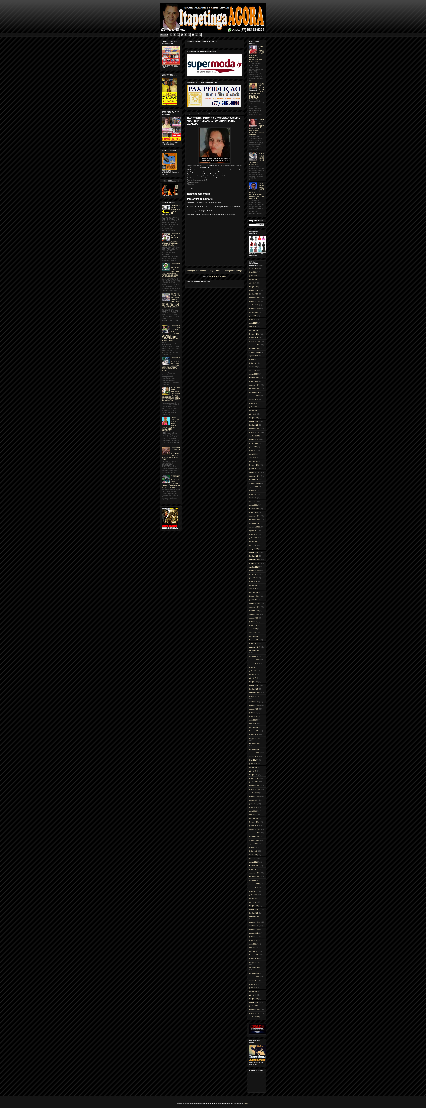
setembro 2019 (254, 570)
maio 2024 (253, 367)
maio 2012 (253, 898)
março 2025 (253, 330)
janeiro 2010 (253, 1006)
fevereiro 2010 (254, 1002)
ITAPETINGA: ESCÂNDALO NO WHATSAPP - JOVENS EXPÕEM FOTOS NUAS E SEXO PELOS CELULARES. (171, 270)
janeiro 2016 (253, 734)
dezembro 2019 (254, 560)
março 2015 (253, 775)
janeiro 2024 (253, 381)
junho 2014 (253, 807)
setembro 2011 (254, 929)
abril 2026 (252, 283)
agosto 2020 (253, 530)
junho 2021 (253, 494)
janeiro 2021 (253, 512)
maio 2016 (253, 720)
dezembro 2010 (254, 962)
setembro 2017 (254, 660)
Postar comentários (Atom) (217, 276)
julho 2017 (253, 667)
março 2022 (253, 461)
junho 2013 (253, 851)
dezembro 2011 (254, 917)
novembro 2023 (254, 388)
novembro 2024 (254, 345)
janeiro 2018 (253, 643)
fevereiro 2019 (254, 596)
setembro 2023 (254, 396)
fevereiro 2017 (254, 685)
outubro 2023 (254, 392)
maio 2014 (253, 811)
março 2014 (253, 818)
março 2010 (253, 999)
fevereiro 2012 (254, 909)
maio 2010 (253, 991)
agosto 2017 (253, 663)
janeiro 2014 (253, 826)
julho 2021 (253, 490)
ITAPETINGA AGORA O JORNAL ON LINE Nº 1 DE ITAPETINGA (171, 210)
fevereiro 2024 (254, 378)
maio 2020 (253, 541)
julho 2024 (253, 359)
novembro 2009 (254, 1013)
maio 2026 (253, 279)
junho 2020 (253, 538)
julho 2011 (252, 937)
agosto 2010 (253, 980)
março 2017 (253, 682)
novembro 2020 (254, 519)
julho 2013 (253, 847)
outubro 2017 (254, 656)
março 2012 (253, 906)
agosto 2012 (253, 887)
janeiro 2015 (253, 782)
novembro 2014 (254, 789)
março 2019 (253, 592)
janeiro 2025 (253, 337)
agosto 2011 (253, 933)
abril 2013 (252, 858)
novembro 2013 (254, 833)
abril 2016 (252, 723)
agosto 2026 (253, 268)
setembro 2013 (254, 840)
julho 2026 (253, 272)
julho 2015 (253, 760)
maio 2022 (253, 454)
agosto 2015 (253, 756)
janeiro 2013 (253, 869)
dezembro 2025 (254, 297)
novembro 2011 (254, 922)
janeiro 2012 (253, 913)
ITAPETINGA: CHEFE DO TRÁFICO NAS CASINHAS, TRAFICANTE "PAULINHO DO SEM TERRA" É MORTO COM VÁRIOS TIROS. (171, 333)
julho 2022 (253, 447)
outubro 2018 (254, 610)
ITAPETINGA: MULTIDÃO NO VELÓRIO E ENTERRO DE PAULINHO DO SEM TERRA (171, 453)
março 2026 (253, 286)
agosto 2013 (253, 844)
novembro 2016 (254, 696)
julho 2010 (253, 984)
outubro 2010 (254, 973)
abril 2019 (252, 589)
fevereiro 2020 (254, 552)
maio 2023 (253, 410)
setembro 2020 (254, 527)
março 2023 (253, 418)
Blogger (246, 1103)
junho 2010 (253, 988)
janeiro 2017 (253, 689)
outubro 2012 (254, 880)
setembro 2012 (254, 884)
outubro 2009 (254, 1017)
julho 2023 (253, 403)
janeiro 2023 (253, 425)
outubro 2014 (254, 793)
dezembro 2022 (254, 428)
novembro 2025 (254, 301)
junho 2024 (253, 363)
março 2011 (253, 951)
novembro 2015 (254, 743)
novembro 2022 (254, 432)
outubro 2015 (254, 749)
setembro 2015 (254, 753)
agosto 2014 (253, 800)
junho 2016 (253, 716)
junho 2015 (253, 764)
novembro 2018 (254, 607)
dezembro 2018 (254, 603)
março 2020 (253, 549)
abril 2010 (252, 995)
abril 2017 (252, 678)
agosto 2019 (253, 574)
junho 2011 (253, 940)
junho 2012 (253, 895)
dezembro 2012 (254, 873)
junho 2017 (253, 671)
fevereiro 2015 (254, 778)
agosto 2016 (253, 709)
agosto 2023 (253, 399)
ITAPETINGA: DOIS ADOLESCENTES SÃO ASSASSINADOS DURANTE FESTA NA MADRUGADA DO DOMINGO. (171, 364)
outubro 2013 (254, 836)
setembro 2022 (254, 439)
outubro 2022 (254, 436)
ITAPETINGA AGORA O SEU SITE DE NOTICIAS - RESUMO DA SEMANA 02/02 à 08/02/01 (171, 239)
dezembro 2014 (254, 785)
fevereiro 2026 (254, 290)
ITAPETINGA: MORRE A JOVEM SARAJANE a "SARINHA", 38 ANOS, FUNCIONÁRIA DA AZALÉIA (213, 121)
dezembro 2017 (254, 647)
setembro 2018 (254, 614)
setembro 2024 (254, 352)
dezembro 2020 (254, 516)
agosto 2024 (253, 356)
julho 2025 (253, 316)
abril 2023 (252, 414)
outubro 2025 (254, 305)
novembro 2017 (254, 651)
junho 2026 (253, 276)
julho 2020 (253, 534)
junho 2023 (253, 407)
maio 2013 (253, 855)
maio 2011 (253, 944)
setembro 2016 (254, 705)
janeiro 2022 (253, 469)
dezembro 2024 (254, 341)
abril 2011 (252, 947)
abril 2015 (252, 771)
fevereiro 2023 (254, 421)
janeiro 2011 (253, 958)
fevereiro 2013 (254, 866)
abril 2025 (252, 327)
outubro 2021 (254, 479)
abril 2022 (252, 458)
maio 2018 (253, 629)
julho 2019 (253, 578)
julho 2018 (253, 621)
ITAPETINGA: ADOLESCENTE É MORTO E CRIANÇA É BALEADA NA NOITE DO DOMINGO (171, 481)
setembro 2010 (254, 977)
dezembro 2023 (254, 385)
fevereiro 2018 (254, 640)
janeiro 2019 (253, 600)
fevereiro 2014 (254, 822)
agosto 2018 (253, 618)
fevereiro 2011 (254, 955)
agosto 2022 (253, 443)
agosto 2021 (253, 487)
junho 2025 (253, 319)
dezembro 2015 (254, 738)
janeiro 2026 (253, 294)
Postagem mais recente (196, 271)
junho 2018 (253, 625)
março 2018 (253, 636)
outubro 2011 (254, 926)
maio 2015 (253, 767)
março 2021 (253, 505)
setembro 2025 (254, 308)
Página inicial (215, 271)
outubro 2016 (254, 702)
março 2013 (253, 862)
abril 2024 (252, 370)
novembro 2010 (254, 968)
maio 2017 (253, 674)
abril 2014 (252, 815)
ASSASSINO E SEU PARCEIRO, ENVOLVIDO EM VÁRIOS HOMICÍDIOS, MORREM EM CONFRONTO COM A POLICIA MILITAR (171, 394)
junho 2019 (253, 581)
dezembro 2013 (254, 829)
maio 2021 (253, 498)
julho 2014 (253, 804)
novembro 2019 (254, 563)
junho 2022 (253, 450)
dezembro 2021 (254, 472)
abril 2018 (252, 632)
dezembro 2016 (254, 693)
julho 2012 (253, 891)
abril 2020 (252, 545)
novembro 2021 (254, 476)
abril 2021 (252, 501)
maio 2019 (253, 585)
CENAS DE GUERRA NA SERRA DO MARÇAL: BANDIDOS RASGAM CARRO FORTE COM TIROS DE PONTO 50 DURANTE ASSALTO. (171, 300)
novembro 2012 (254, 876)
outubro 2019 (254, 567)
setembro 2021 (254, 483)
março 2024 (253, 374)
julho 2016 (253, 713)
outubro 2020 (254, 523)
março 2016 (253, 727)
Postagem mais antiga (233, 271)
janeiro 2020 (253, 556)
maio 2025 (253, 323)
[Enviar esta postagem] (191, 188)
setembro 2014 (254, 796)
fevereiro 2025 (254, 334)
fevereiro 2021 (254, 509)
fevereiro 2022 (254, 465)
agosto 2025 (253, 312)
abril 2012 (252, 902)
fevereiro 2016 (254, 731)
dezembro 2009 (254, 1009)
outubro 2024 (254, 348)
